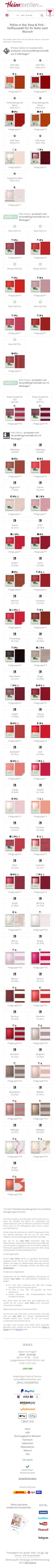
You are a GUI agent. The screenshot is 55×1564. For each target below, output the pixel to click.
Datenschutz (27, 1443)
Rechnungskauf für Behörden (27, 1436)
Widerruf (28, 1450)
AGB (27, 1432)
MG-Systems (30, 1562)
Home (27, 1428)
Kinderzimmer (8, 1268)
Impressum (27, 1439)
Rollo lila (19, 1329)
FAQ (27, 1454)
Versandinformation (27, 1478)
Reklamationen (27, 1446)
